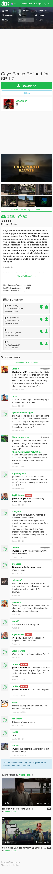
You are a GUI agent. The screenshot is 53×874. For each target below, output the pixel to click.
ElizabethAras (18, 650)
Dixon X (15, 368)
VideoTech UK (11, 811)
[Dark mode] (45, 3)
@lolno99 (16, 637)
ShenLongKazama (20, 437)
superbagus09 (19, 473)
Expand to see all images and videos (26, 209)
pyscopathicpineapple (22, 412)
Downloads (11, 218)
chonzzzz (16, 563)
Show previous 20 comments (27, 362)
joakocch (16, 602)
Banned (28, 495)
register (36, 762)
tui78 (14, 396)
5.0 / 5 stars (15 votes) (9, 224)
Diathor (15, 547)
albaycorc (16, 511)
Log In (27, 762)
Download (28, 85)
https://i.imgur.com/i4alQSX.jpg (27, 451)
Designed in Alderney (10, 862)
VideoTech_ (22, 101)
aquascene (17, 718)
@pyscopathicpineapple (23, 567)
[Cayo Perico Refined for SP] (26, 168)
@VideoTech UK (19, 371)
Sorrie (14, 702)
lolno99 (15, 621)
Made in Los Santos (10, 865)
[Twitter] (17, 104)
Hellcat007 (17, 580)
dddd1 (15, 732)
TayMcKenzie (18, 495)
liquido (15, 745)
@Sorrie (15, 748)
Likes (25, 218)
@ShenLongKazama (21, 498)
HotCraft (16, 664)
